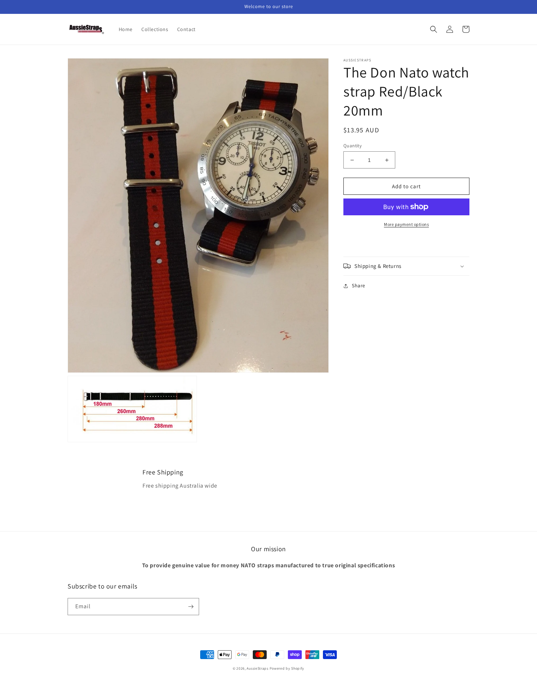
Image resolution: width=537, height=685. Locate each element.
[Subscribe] (191, 606)
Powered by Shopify (287, 668)
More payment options (406, 224)
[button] (434, 29)
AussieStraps (257, 668)
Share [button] (358, 285)
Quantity (352, 146)
